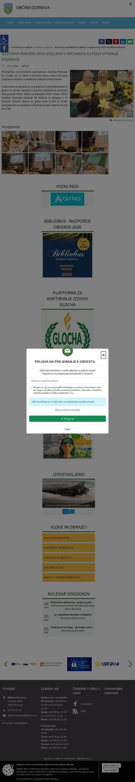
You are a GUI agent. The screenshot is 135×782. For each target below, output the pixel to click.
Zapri (67, 429)
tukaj (71, 393)
